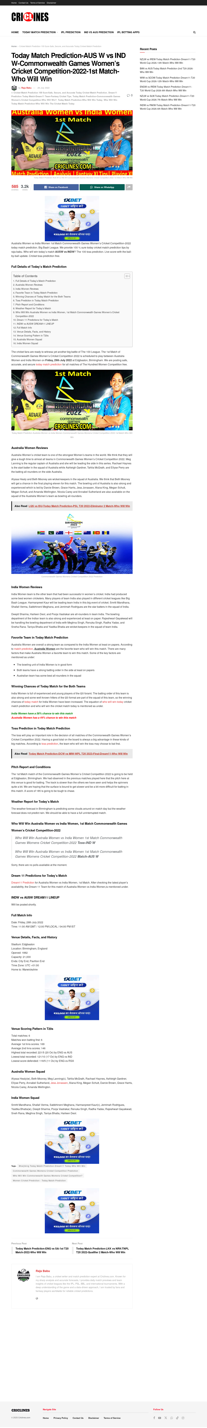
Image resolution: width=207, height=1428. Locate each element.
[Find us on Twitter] (165, 1418)
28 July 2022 (43, 87)
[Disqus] (72, 1353)
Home (14, 2)
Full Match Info (24, 327)
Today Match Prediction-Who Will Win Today (80, 99)
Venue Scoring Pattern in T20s (33, 335)
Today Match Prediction (39, 32)
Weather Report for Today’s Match (33, 308)
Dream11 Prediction (22, 882)
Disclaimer (51, 2)
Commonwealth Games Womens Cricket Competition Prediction (45, 1170)
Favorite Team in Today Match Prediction (37, 292)
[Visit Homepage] (30, 16)
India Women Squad (27, 343)
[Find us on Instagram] (183, 1418)
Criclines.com (24, 1417)
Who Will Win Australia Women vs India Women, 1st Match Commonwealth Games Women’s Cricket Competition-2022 (67, 314)
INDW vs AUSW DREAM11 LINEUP (35, 323)
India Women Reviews (27, 288)
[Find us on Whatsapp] (171, 1418)
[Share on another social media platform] (129, 187)
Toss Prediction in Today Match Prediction (37, 300)
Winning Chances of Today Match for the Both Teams (43, 296)
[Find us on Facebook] (154, 1418)
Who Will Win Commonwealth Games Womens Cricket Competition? (47, 1175)
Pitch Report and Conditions (30, 304)
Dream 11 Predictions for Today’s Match (37, 319)
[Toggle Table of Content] (125, 276)
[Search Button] (194, 32)
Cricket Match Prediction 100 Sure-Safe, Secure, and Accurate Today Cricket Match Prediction (60, 46)
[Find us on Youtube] (159, 1418)
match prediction (23, 649)
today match (31, 702)
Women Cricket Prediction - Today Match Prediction (39, 1180)
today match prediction (49, 364)
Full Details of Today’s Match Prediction (36, 280)
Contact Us (23, 2)
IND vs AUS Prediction (99, 32)
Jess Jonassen (59, 1083)
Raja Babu (26, 87)
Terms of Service (37, 2)
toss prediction (50, 743)
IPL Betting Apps (128, 32)
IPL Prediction (71, 32)
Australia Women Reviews (29, 284)
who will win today (112, 702)
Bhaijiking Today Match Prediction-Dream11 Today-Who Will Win (52, 1165)
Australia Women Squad (29, 339)
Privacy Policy (61, 1417)
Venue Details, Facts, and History (34, 331)
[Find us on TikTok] (177, 1418)
